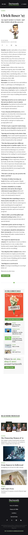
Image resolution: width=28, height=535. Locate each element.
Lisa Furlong (5, 40)
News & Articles (14, 505)
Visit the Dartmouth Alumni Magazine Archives (14, 531)
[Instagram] (11, 45)
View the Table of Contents (14, 319)
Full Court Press (16, 352)
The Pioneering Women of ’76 (16, 325)
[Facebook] (2, 45)
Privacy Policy (10, 525)
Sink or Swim (15, 346)
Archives (14, 513)
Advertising (4, 525)
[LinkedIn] (16, 45)
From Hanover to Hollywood (12, 465)
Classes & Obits (14, 509)
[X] (7, 45)
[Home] (14, 4)
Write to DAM (5, 275)
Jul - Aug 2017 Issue (12, 42)
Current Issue (14, 516)
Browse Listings (9, 367)
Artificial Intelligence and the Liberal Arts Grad (17, 332)
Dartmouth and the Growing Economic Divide (17, 340)
